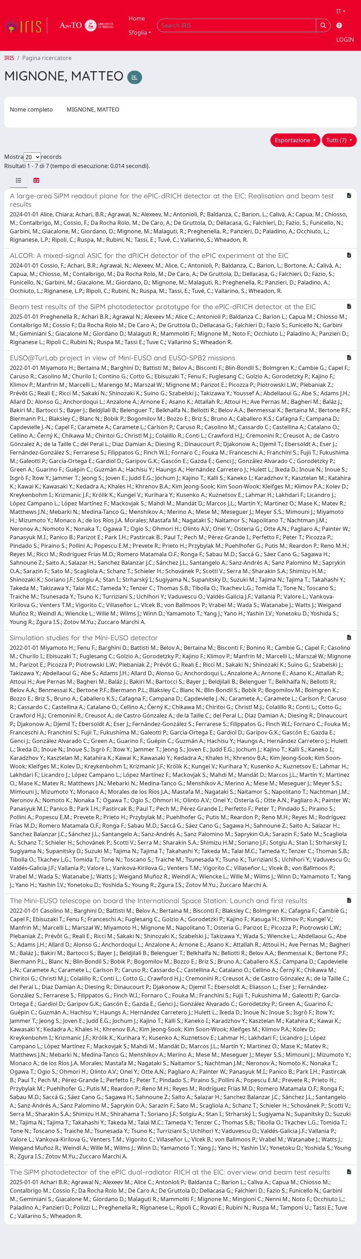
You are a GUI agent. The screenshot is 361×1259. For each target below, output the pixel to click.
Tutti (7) (337, 140)
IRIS (9, 58)
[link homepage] (25, 25)
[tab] (18, 180)
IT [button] (338, 11)
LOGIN (345, 39)
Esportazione (293, 140)
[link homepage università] (87, 25)
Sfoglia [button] (138, 32)
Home (137, 18)
